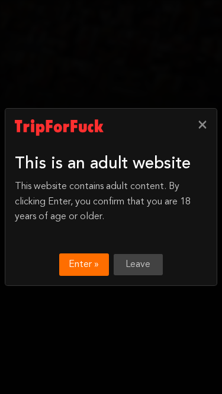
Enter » (84, 264)
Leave (138, 264)
